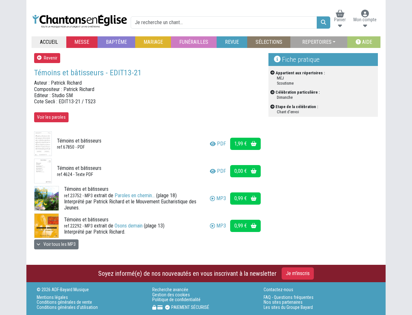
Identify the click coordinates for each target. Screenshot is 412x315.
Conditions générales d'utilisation (67, 307)
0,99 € (241, 198)
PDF (221, 144)
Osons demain (129, 226)
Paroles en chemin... (135, 195)
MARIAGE (153, 42)
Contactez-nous (278, 289)
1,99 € (241, 144)
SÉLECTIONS (269, 42)
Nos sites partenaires (283, 302)
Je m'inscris (298, 273)
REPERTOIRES (317, 42)
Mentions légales (52, 297)
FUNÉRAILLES (193, 42)
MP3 (221, 198)
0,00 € (241, 171)
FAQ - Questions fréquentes (289, 297)
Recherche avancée (170, 289)
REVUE (232, 42)
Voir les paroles (51, 117)
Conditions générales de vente (64, 302)
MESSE (81, 42)
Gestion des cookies (171, 294)
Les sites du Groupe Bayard (288, 307)
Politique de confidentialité (176, 299)
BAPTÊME (116, 42)
